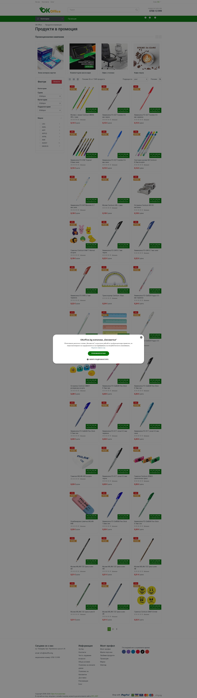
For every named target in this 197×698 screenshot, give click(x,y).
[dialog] (98, 349)
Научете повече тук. (98, 348)
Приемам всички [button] (98, 353)
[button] (98, 359)
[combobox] (141, 337)
